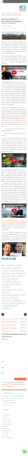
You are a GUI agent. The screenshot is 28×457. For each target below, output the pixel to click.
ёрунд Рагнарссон (6, 287)
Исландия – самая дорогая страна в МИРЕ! (14, 319)
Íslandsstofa (4, 109)
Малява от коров (6, 331)
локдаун (23, 295)
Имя (2, 361)
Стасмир (6, 433)
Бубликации (7, 415)
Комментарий (4, 339)
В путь (6, 417)
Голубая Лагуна (5, 284)
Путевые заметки (8, 430)
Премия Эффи (12, 303)
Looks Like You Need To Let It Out (15, 140)
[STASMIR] (23, 7)
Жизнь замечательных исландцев (9, 289)
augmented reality (10, 265)
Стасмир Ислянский (21, 303)
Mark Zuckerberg (5, 276)
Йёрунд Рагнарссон (6, 292)
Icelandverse (5, 270)
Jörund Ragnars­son (6, 273)
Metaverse (13, 276)
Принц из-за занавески (8, 325)
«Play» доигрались (9, 405)
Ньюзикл (6, 426)
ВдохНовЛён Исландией (13, 278)
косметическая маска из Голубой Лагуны (10, 295)
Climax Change (19, 265)
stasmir (5, 26)
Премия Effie (4, 303)
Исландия (20, 289)
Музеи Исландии (8, 424)
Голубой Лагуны (23, 185)
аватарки (4, 278)
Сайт (2, 373)
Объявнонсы (7, 428)
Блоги (9, 26)
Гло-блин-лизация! (16, 281)
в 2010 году (22, 122)
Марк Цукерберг (5, 297)
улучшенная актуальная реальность (9, 305)
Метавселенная (14, 297)
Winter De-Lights (20, 276)
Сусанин (6, 435)
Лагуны (25, 199)
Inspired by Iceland (13, 270)
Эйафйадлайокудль (6, 308)
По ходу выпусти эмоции (17, 300)
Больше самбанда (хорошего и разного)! (13, 322)
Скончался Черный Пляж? (9, 328)
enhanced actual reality (7, 268)
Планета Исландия (6, 300)
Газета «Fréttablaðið (6, 281)
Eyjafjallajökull (17, 268)
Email (2, 367)
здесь (11, 130)
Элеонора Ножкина (9, 437)
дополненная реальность (16, 284)
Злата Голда (7, 421)
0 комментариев (13, 28)
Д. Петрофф (7, 419)
